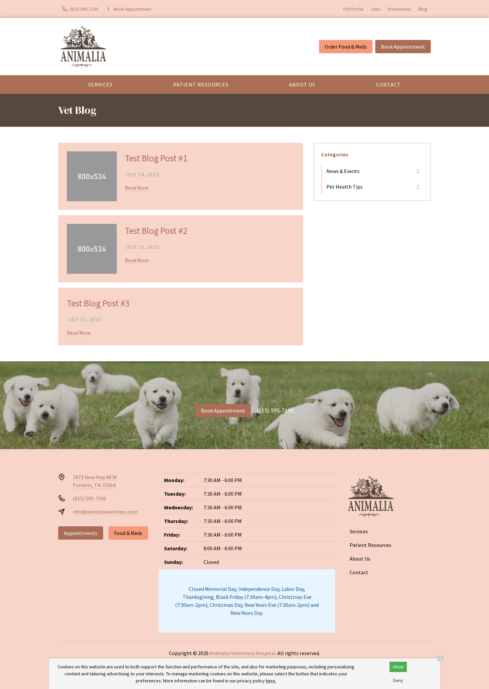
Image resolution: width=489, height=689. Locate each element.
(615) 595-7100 (275, 410)
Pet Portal (353, 9)
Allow (398, 667)
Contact (388, 84)
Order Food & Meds (346, 46)
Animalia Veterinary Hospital (242, 653)
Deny (398, 680)
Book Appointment (403, 46)
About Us (302, 84)
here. (271, 681)
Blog (422, 9)
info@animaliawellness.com (105, 511)
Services (100, 84)
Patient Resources (201, 84)
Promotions (399, 9)
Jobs (376, 9)
